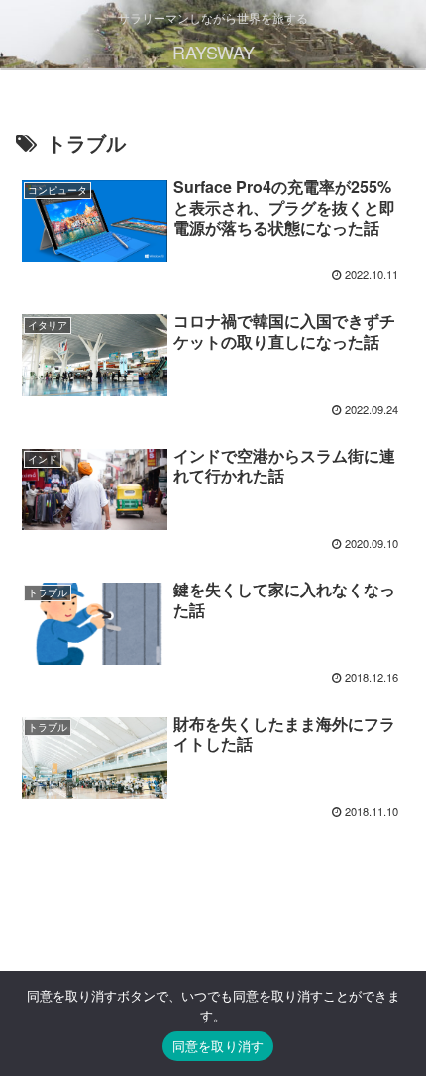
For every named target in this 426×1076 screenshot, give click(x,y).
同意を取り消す (218, 1046)
